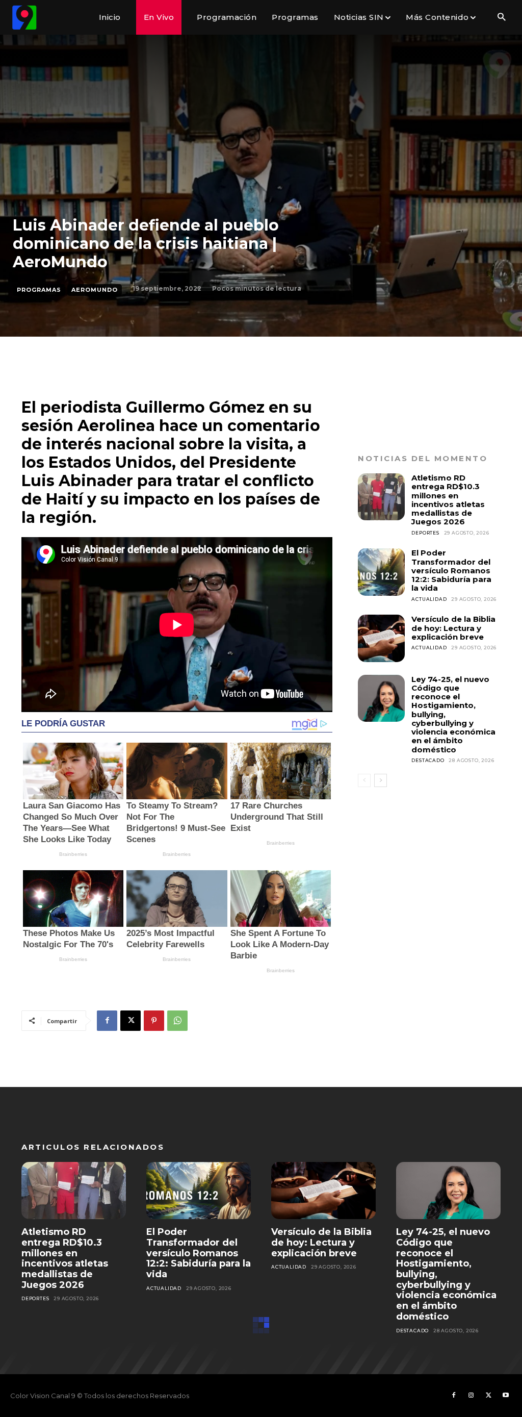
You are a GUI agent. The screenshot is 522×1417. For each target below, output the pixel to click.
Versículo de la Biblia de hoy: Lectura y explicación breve (453, 628)
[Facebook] (107, 1020)
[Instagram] (471, 1395)
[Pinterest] (154, 1020)
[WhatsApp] (177, 1020)
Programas (39, 289)
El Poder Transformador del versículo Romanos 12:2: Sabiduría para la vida (451, 570)
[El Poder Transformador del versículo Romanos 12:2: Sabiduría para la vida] (381, 571)
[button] (501, 17)
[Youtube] (506, 1395)
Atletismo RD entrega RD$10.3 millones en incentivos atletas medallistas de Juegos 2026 (448, 499)
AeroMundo (94, 289)
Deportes (425, 533)
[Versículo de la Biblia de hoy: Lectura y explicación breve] (381, 638)
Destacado (427, 760)
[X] (130, 1020)
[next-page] (380, 780)
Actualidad (429, 599)
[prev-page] (364, 780)
